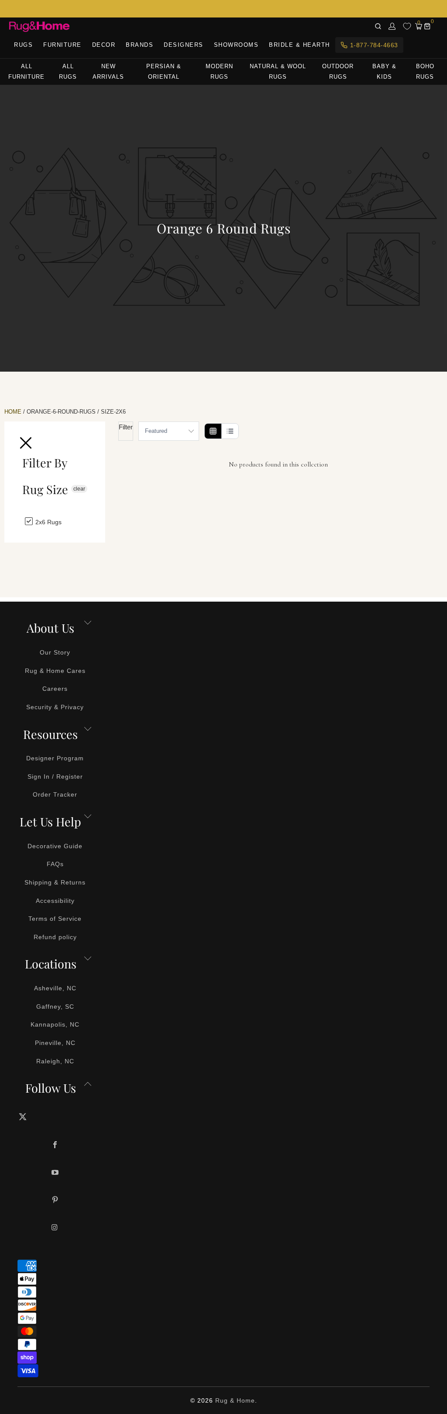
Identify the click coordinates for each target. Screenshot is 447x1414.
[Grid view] (213, 431)
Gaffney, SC (55, 1006)
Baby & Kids (384, 71)
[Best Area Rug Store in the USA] (39, 26)
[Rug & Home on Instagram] (55, 1227)
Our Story (55, 652)
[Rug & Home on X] (55, 1116)
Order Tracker (55, 794)
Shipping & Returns (55, 882)
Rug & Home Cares (55, 670)
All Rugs (68, 71)
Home (12, 411)
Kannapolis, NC (55, 1024)
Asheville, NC (55, 988)
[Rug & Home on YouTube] (55, 1172)
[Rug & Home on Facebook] (55, 1145)
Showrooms (236, 45)
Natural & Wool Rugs (278, 71)
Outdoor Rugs (338, 71)
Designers (183, 45)
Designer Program (55, 758)
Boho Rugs (425, 71)
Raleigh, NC (55, 1061)
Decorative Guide (55, 846)
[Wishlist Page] (407, 26)
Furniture (62, 45)
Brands (139, 45)
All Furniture (26, 71)
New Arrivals (108, 71)
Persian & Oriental (163, 71)
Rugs (23, 45)
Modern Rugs (219, 71)
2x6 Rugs (48, 521)
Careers (55, 688)
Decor (104, 45)
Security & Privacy (55, 707)
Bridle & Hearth (299, 45)
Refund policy (55, 936)
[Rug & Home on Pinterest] (55, 1200)
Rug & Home (235, 1400)
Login (392, 26)
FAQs (55, 863)
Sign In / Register (55, 776)
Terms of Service (55, 918)
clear (79, 489)
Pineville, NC (55, 1042)
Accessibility (55, 900)
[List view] (229, 431)
